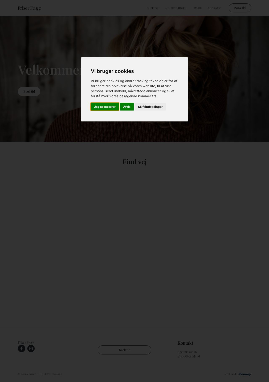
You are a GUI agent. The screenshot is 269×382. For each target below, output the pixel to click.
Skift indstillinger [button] (150, 106)
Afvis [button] (127, 106)
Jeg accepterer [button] (105, 106)
